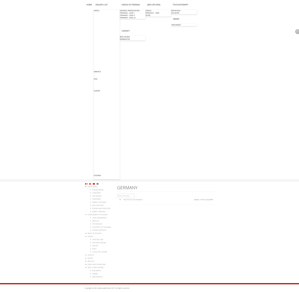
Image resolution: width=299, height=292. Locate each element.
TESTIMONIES (97, 224)
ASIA (95, 79)
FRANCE (97, 98)
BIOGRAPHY (96, 270)
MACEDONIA (99, 161)
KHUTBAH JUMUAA (99, 243)
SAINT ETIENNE (100, 131)
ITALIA (96, 156)
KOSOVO (97, 159)
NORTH (97, 103)
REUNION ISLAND (101, 140)
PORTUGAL (98, 168)
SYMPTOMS (96, 193)
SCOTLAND (98, 163)
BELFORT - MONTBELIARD (104, 149)
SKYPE (148, 15)
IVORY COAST (99, 39)
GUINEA (97, 36)
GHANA (97, 34)
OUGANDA (98, 57)
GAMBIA (97, 32)
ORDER (176, 19)
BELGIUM (97, 93)
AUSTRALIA (98, 178)
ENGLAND (98, 95)
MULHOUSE (98, 112)
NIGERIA (97, 55)
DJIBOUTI (97, 27)
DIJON (96, 145)
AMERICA (97, 71)
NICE (96, 126)
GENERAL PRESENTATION (130, 10)
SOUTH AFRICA (99, 62)
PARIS (96, 100)
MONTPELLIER (99, 119)
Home (89, 4)
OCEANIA (97, 175)
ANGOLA (97, 15)
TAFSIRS (95, 246)
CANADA (97, 74)
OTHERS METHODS (99, 230)
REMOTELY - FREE (152, 13)
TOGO (96, 67)
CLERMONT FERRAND (102, 133)
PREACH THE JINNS (99, 202)
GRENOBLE (98, 117)
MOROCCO (98, 50)
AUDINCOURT (99, 152)
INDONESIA (98, 84)
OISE (96, 105)
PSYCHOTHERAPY (180, 4)
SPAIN (96, 170)
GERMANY (98, 154)
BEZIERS (97, 128)
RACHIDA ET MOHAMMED (133, 199)
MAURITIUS (98, 48)
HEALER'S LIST (101, 4)
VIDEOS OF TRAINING (131, 4)
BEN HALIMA (125, 37)
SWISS (96, 166)
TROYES (97, 147)
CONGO (97, 25)
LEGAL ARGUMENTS (99, 218)
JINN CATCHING (153, 4)
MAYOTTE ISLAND (101, 142)
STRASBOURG (99, 110)
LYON (96, 114)
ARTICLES (95, 221)
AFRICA (96, 10)
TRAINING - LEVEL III (127, 17)
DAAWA (95, 274)
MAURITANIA (99, 46)
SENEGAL (97, 60)
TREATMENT (176, 25)
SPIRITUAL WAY (97, 239)
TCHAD (96, 64)
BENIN (96, 18)
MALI (96, 43)
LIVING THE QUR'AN (99, 252)
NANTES (97, 138)
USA (95, 76)
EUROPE (97, 91)
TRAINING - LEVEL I (127, 13)
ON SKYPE (175, 13)
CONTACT (126, 31)
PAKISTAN (98, 86)
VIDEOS (148, 10)
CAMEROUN (98, 22)
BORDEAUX (98, 135)
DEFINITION (175, 10)
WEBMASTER (125, 39)
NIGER (96, 53)
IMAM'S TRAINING (98, 211)
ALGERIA (97, 13)
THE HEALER (96, 196)
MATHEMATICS (97, 277)
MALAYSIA (98, 88)
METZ (96, 107)
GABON (97, 29)
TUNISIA (97, 69)
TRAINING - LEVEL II (127, 15)
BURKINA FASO (100, 20)
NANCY (97, 124)
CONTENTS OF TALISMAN (101, 227)
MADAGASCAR (99, 41)
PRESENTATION (97, 190)
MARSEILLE (98, 121)
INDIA (96, 81)
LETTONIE (97, 173)
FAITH (94, 249)
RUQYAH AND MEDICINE (101, 208)
